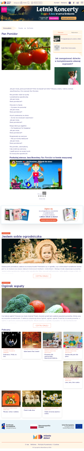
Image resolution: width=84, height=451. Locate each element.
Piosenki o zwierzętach (30, 408)
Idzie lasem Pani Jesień (31, 351)
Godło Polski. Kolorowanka (68, 48)
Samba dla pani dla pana (71, 355)
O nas (27, 444)
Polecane (60, 32)
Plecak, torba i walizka (11, 412)
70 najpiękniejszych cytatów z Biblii (71, 39)
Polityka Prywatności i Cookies (48, 444)
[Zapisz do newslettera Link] (77, 2)
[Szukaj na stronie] (26, 3)
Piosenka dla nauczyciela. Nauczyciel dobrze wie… (50, 357)
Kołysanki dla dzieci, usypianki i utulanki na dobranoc (9, 351)
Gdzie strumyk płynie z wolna (52, 412)
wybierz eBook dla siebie (48, 220)
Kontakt (56, 3)
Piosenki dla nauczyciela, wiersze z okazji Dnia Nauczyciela (51, 351)
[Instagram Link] (69, 2)
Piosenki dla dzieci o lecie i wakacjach (72, 379)
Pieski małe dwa (29, 410)
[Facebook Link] (74, 2)
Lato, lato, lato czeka (72, 382)
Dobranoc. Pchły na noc (9, 355)
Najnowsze (74, 32)
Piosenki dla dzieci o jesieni (31, 349)
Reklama (64, 3)
